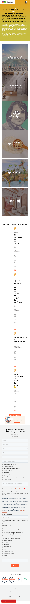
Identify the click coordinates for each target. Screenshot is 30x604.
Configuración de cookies (9, 601)
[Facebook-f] (19, 596)
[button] (26, 2)
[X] (15, 596)
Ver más (15, 269)
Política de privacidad (19, 588)
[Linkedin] (10, 596)
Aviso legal (8, 588)
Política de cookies (15, 592)
